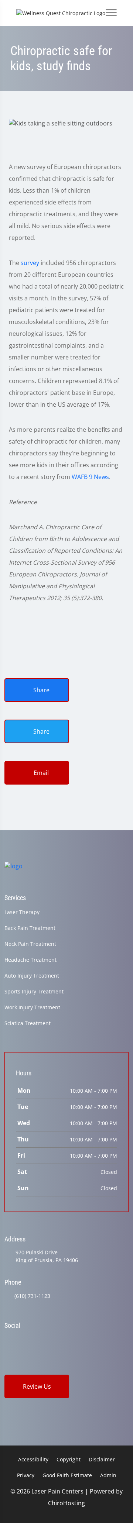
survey (30, 263)
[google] (7, 1339)
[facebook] (27, 1339)
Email (40, 773)
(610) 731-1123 (32, 1295)
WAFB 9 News (90, 477)
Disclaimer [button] (102, 1459)
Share (41, 690)
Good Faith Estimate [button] (67, 1475)
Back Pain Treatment (29, 927)
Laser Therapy (22, 912)
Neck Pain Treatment (30, 943)
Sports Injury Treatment (34, 991)
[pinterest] (65, 1339)
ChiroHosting (66, 1503)
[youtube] (84, 1339)
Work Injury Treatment (32, 1007)
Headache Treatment (30, 959)
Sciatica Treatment (27, 1023)
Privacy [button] (25, 1475)
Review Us (37, 1386)
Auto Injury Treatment (31, 975)
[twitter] (45, 1339)
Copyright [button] (69, 1459)
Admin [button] (108, 1475)
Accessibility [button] (33, 1459)
